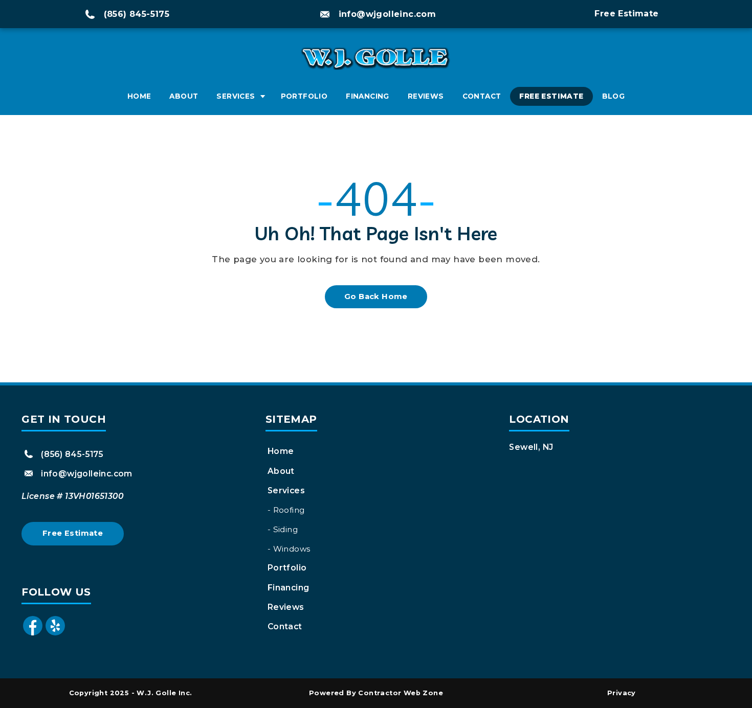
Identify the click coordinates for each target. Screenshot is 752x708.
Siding (285, 529)
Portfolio (304, 96)
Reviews (426, 96)
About (183, 96)
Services (235, 96)
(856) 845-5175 (137, 14)
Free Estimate (551, 96)
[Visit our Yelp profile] (55, 634)
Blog (613, 96)
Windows (292, 549)
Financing (367, 96)
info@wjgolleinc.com (387, 14)
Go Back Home (376, 296)
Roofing (289, 510)
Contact (481, 96)
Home (139, 96)
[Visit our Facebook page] (32, 634)
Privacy (621, 693)
